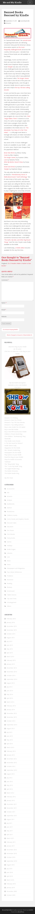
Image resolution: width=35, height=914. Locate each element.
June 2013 (10, 736)
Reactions (10, 580)
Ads (8, 492)
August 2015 (10, 638)
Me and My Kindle (12, 2)
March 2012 (10, 793)
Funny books (11, 538)
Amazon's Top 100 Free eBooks (14, 422)
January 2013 (11, 755)
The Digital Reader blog (11, 469)
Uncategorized (11, 602)
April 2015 (10, 653)
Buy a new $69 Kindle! (11, 429)
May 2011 (10, 831)
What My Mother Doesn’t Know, (13, 162)
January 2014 (11, 709)
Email (3, 310)
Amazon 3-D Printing (11, 418)
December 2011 (12, 804)
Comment (5, 280)
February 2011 (11, 842)
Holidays (9, 545)
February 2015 (11, 660)
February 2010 (11, 884)
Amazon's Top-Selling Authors (13, 425)
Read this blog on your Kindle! (13, 457)
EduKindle (7, 439)
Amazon (9, 496)
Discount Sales (11, 523)
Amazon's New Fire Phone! (12, 420)
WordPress (21, 912)
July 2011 (9, 823)
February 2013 (11, 751)
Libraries (8, 23)
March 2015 (10, 656)
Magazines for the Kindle (12, 448)
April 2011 (10, 834)
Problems (10, 576)
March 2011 (10, 838)
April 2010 (10, 876)
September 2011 (12, 816)
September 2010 (12, 861)
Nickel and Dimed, (9, 167)
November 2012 (12, 762)
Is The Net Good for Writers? (13, 443)
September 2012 (12, 770)
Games (9, 542)
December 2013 (12, 713)
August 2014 (10, 683)
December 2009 (12, 891)
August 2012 (10, 774)
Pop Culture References (14, 572)
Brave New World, (9, 153)
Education (10, 527)
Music (9, 561)
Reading (9, 583)
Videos (9, 606)
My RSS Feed (8, 478)
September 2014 (12, 679)
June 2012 (10, 781)
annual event (27, 40)
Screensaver (11, 591)
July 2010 (9, 869)
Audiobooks (10, 504)
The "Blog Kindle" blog (11, 464)
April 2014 (10, 698)
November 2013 (12, 717)
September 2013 (12, 725)
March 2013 (10, 747)
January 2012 (11, 800)
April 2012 (10, 789)
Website (4, 316)
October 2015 (11, 634)
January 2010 (11, 887)
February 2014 (11, 706)
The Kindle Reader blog (11, 473)
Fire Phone (10, 530)
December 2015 (12, 626)
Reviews (9, 587)
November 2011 (12, 808)
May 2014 (10, 694)
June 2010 (10, 872)
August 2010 (10, 865)
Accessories (10, 489)
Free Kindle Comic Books (12, 441)
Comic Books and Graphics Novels (18, 519)
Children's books (12, 515)
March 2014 (10, 702)
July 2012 (9, 778)
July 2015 (9, 641)
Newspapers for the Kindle (12, 452)
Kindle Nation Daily (10, 445)
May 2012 (10, 785)
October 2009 (11, 895)
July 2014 (9, 687)
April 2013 (10, 744)
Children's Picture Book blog (13, 434)
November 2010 (12, 853)
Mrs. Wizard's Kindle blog (12, 450)
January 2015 (11, 664)
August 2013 (10, 728)
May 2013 (10, 740)
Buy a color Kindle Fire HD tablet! (14, 427)
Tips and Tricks (11, 598)
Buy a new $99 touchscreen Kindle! (15, 432)
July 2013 (9, 732)
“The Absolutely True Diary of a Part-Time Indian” (16, 130)
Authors (9, 508)
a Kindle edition (20, 248)
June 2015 (10, 645)
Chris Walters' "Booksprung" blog (14, 436)
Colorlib (30, 910)
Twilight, (6, 169)
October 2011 (11, 812)
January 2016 (11, 622)
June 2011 (10, 827)
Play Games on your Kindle (12, 455)
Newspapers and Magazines (16, 568)
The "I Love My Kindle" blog (13, 466)
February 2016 (11, 619)
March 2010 (10, 880)
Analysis (9, 500)
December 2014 (12, 668)
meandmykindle (25, 21)
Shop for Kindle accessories (13, 459)
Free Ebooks (11, 534)
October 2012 (11, 766)
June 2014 (10, 691)
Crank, (6, 155)
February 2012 (11, 797)
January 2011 (11, 846)
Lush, (5, 160)
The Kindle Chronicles (11, 471)
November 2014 (12, 672)
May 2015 (10, 649)
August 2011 (10, 819)
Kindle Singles (11, 549)
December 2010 (12, 850)
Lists (8, 557)
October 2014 (11, 675)
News (9, 564)
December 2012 (12, 759)
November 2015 (12, 630)
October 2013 (11, 721)
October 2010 (11, 857)
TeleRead (7, 462)
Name (4, 303)
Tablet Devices (11, 595)
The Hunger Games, (10, 157)
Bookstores (10, 511)
